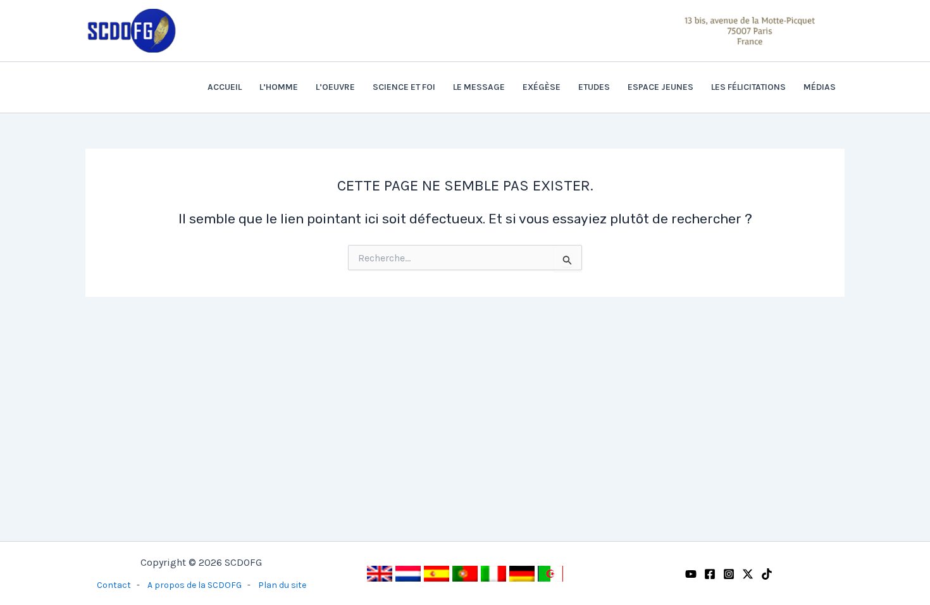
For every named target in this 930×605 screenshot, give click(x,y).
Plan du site (282, 585)
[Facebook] (710, 574)
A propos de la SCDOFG (194, 585)
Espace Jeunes (660, 87)
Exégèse (542, 87)
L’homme (278, 87)
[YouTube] (691, 574)
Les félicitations (748, 87)
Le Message (479, 87)
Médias (819, 87)
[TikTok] (766, 574)
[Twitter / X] (747, 574)
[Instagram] (729, 574)
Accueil (225, 87)
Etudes (594, 87)
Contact (114, 585)
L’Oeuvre (335, 87)
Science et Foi (404, 87)
